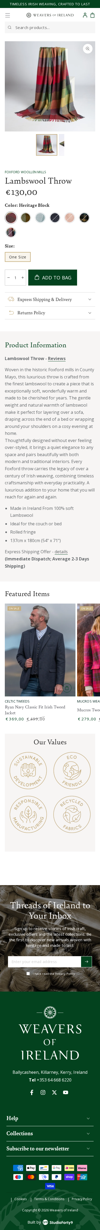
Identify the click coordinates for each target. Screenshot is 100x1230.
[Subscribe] (86, 961)
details (61, 552)
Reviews (57, 358)
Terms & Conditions (49, 1199)
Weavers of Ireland (64, 1210)
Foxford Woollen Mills (25, 172)
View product (66, 687)
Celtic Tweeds (17, 701)
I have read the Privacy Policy (54, 974)
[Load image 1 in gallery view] (46, 145)
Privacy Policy (82, 1199)
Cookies (20, 1199)
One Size (20, 258)
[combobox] (50, 27)
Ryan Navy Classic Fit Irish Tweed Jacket (35, 710)
